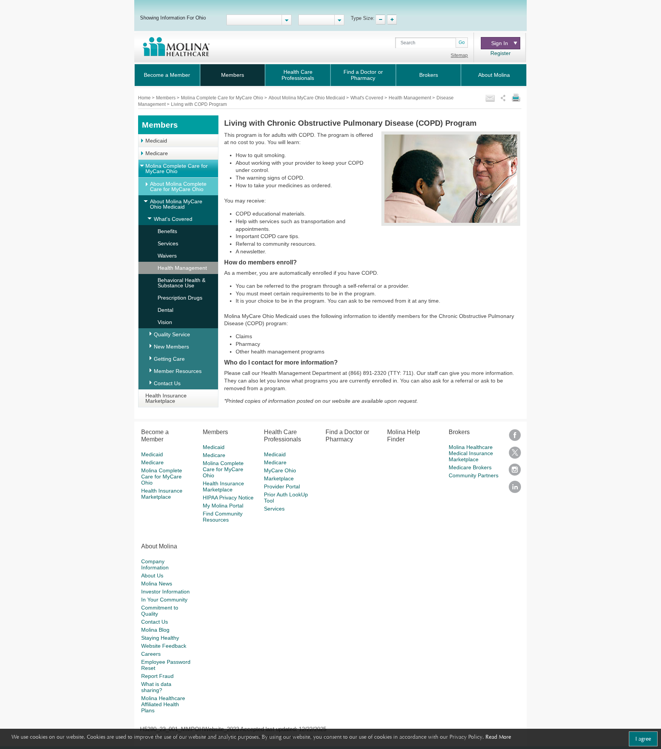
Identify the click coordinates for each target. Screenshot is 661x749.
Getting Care (169, 359)
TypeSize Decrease (380, 19)
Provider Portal (282, 486)
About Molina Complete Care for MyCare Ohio (178, 186)
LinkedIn (515, 489)
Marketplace (279, 478)
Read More (498, 736)
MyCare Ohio (280, 470)
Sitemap (459, 55)
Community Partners (473, 475)
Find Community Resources (223, 517)
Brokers (428, 75)
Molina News (156, 583)
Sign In (499, 43)
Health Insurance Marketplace (166, 398)
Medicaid (156, 141)
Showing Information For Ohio (173, 17)
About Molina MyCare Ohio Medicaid (307, 98)
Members (232, 75)
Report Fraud (157, 676)
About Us (152, 575)
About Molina (494, 75)
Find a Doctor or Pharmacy (363, 75)
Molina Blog (155, 630)
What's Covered (367, 98)
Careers (151, 654)
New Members (171, 347)
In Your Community (164, 600)
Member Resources (178, 371)
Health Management (410, 98)
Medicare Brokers (470, 467)
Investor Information (165, 591)
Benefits (167, 231)
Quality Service (172, 334)
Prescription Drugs (180, 298)
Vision (165, 322)
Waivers (167, 256)
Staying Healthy (160, 638)
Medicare (156, 153)
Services (168, 243)
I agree (643, 738)
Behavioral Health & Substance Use (181, 283)
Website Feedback (163, 646)
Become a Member (167, 75)
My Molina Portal (223, 506)
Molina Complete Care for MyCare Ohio (222, 98)
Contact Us (167, 383)
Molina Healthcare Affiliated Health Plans (163, 704)
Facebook (515, 437)
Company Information (155, 564)
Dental (165, 310)
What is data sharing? (156, 687)
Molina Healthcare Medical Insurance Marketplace (471, 453)
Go (462, 42)
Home (145, 98)
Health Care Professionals (298, 75)
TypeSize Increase (392, 19)
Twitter (515, 455)
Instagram (515, 472)
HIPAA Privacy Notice (228, 497)
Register (500, 53)
